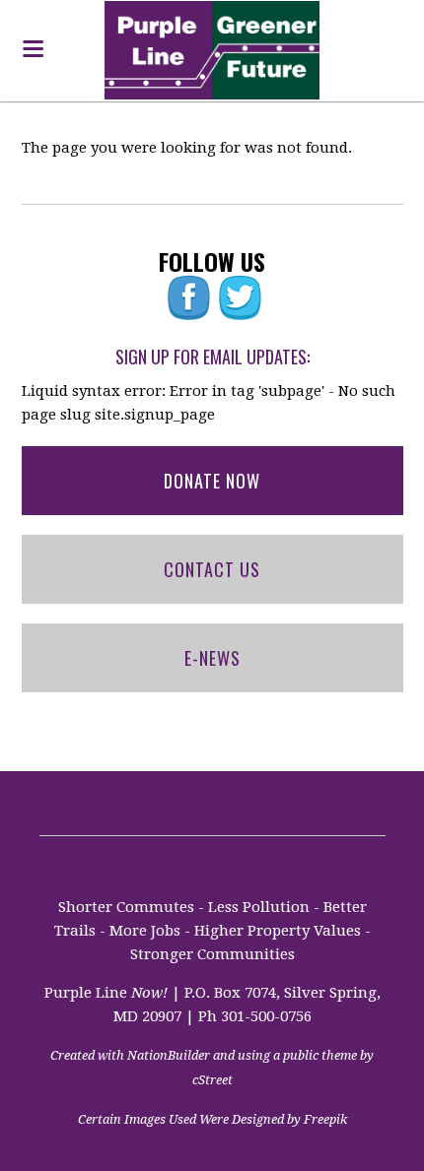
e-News (212, 658)
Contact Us (212, 569)
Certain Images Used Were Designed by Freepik (212, 1119)
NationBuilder (168, 1055)
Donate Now (212, 480)
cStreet (212, 1080)
